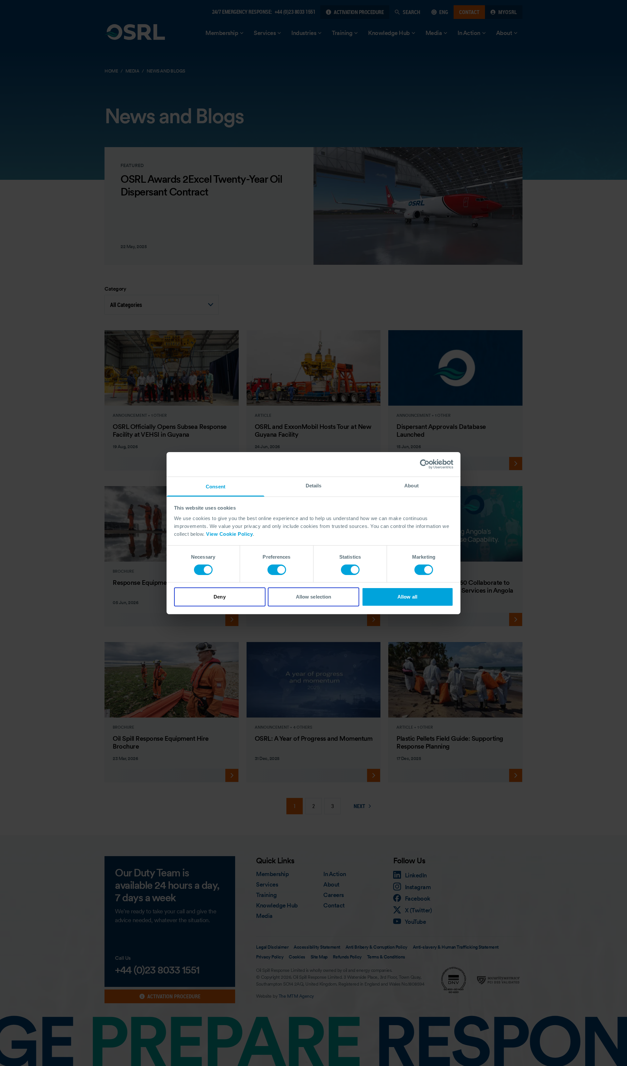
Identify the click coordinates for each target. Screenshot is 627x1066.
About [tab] (411, 485)
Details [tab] (314, 485)
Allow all (407, 597)
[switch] (276, 570)
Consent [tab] (215, 486)
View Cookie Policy (229, 533)
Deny (219, 597)
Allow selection (313, 597)
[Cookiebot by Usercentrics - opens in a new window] (424, 464)
